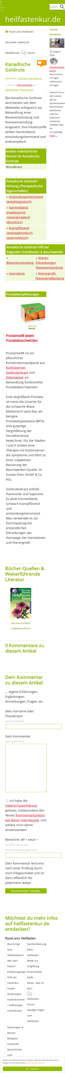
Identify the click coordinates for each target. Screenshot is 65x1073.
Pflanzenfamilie (24, 85)
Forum (31, 52)
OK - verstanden (32, 1068)
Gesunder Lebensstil (17, 42)
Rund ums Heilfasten (21, 31)
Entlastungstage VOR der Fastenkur (16, 977)
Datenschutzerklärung (35, 1063)
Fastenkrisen (14, 1010)
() (19, 89)
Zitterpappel (15, 377)
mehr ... (53, 135)
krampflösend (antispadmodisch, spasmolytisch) (19, 233)
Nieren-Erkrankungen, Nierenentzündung (49, 263)
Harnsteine (17, 273)
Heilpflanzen (12, 52)
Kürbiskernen (15, 368)
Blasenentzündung (20, 263)
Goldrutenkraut (17, 372)
